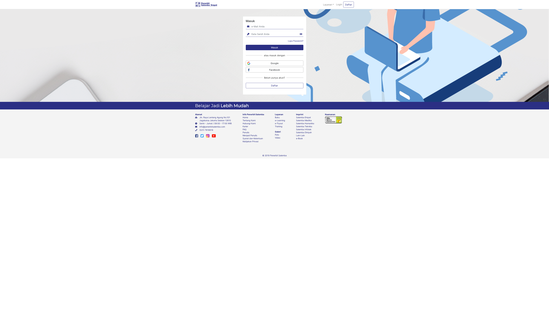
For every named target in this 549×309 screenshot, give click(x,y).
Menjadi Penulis (250, 135)
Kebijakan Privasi (250, 141)
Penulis (246, 132)
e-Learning (280, 120)
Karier (245, 126)
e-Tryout (279, 123)
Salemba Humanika (305, 123)
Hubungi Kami (249, 123)
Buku (277, 117)
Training (278, 126)
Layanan (327, 4)
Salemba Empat (303, 117)
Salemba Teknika (304, 126)
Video (277, 137)
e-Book (299, 138)
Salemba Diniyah (304, 132)
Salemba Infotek (303, 129)
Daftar (348, 4)
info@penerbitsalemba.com (212, 126)
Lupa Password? (295, 41)
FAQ (244, 129)
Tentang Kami (249, 120)
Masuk (274, 47)
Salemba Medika (304, 120)
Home (245, 117)
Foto (277, 134)
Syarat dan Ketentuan (253, 138)
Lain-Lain (300, 135)
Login (339, 4)
